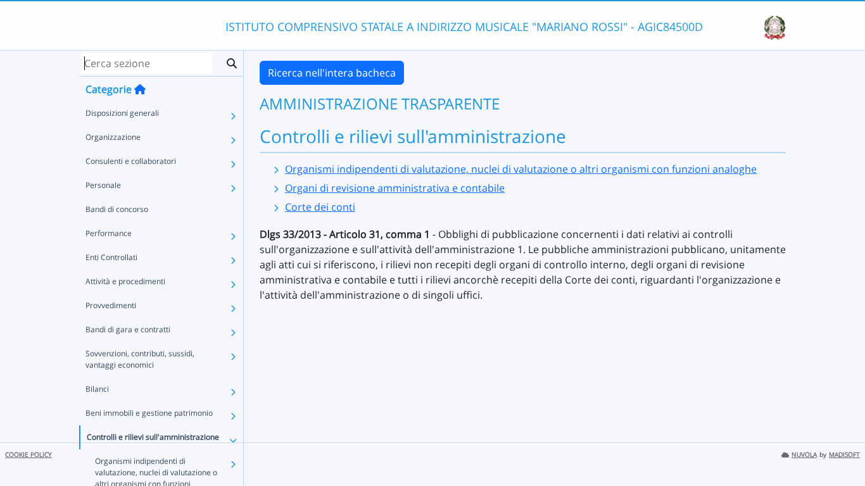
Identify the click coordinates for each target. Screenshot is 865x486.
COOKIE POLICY (28, 455)
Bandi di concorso (116, 209)
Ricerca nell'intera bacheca (332, 73)
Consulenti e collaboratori (130, 161)
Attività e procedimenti (125, 281)
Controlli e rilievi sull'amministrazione (153, 437)
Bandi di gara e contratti (127, 329)
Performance (108, 233)
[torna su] (839, 447)
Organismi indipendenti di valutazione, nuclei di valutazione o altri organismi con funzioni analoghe (521, 169)
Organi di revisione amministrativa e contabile (395, 188)
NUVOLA (804, 455)
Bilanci (97, 388)
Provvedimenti (110, 305)
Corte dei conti (320, 207)
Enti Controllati (111, 257)
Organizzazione (113, 137)
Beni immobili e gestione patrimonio (149, 413)
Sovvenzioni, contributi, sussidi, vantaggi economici (139, 359)
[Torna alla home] (140, 89)
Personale (103, 185)
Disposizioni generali (122, 113)
